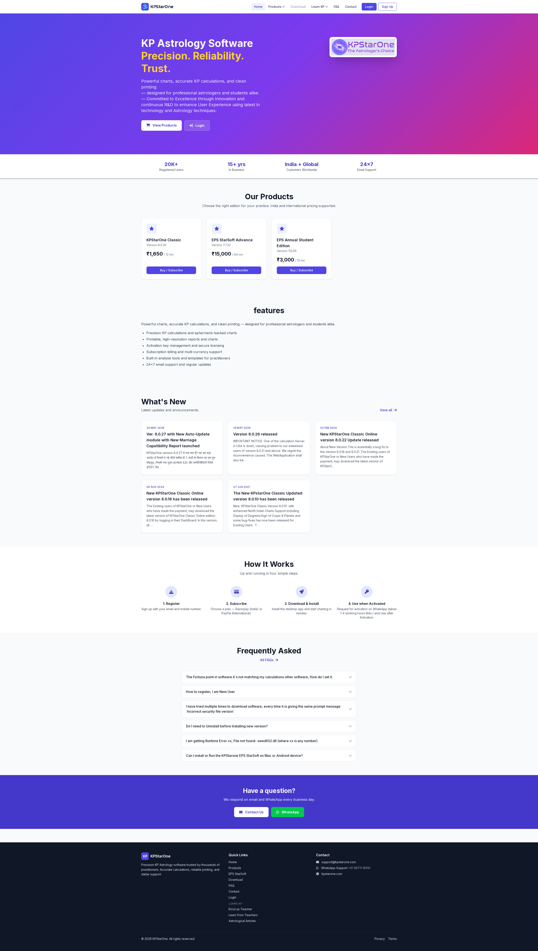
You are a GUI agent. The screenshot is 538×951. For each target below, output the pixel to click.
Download (236, 879)
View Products (164, 125)
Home (258, 6)
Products (274, 6)
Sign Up (387, 6)
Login (369, 6)
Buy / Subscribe (171, 270)
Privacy (379, 938)
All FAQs (267, 660)
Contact (351, 6)
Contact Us (254, 812)
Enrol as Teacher (240, 909)
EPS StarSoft (237, 874)
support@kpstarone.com (339, 862)
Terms (392, 938)
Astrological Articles (242, 921)
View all (386, 410)
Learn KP (317, 6)
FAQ (336, 6)
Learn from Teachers (243, 915)
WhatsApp (290, 812)
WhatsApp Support (334, 868)
